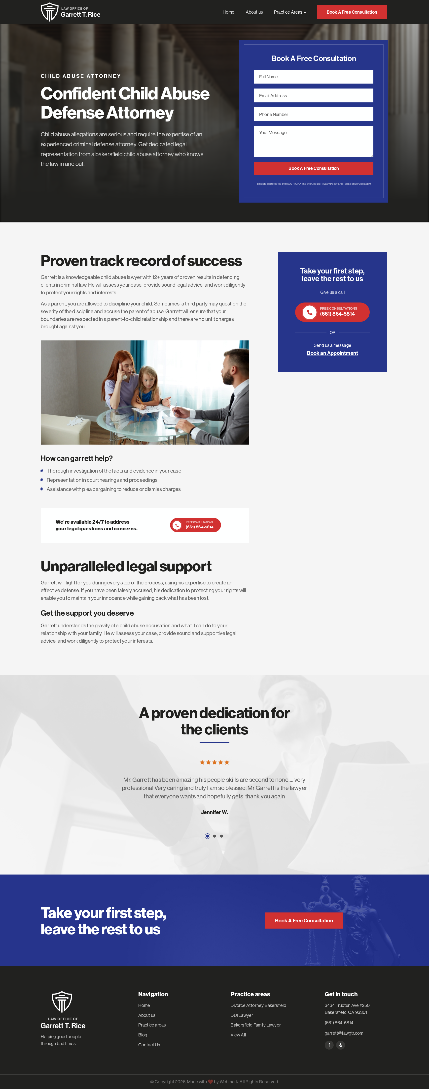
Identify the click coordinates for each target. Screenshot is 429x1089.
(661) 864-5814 (339, 1023)
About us (146, 1015)
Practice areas (152, 1025)
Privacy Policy (329, 183)
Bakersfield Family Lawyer (256, 1025)
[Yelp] (340, 1045)
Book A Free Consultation (313, 168)
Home (144, 1005)
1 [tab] (207, 836)
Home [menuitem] (229, 12)
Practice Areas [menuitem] (288, 12)
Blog (142, 1035)
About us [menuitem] (254, 12)
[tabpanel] (214, 800)
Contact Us (149, 1045)
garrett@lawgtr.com (344, 1033)
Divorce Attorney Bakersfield (258, 1005)
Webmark (229, 1082)
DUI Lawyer (242, 1015)
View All (238, 1035)
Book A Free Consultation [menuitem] (352, 12)
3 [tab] (221, 836)
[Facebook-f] (329, 1045)
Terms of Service (353, 183)
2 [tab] (214, 836)
